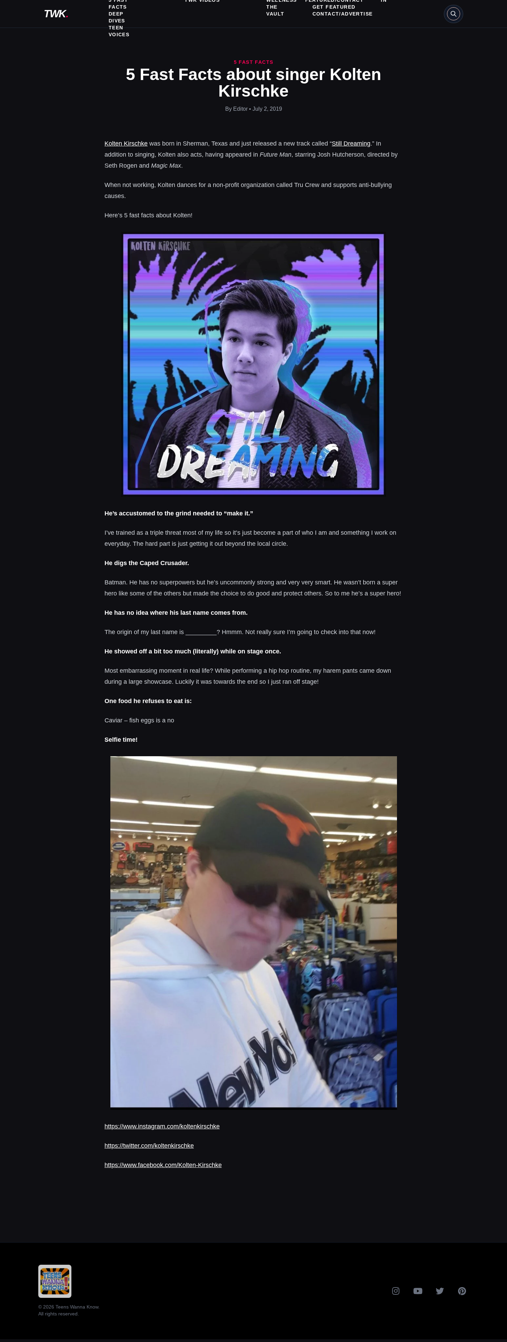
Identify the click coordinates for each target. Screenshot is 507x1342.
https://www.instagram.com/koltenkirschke (162, 1126)
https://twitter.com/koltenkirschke (149, 1145)
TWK (56, 13)
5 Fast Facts (254, 62)
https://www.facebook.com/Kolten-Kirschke (163, 1165)
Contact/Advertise (342, 14)
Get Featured (334, 7)
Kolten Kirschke (126, 143)
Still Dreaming (351, 143)
